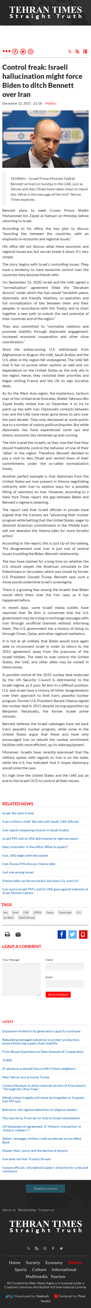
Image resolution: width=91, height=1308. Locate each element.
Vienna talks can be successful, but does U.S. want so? (40, 881)
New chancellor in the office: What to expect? (35, 847)
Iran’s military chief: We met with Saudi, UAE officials (40, 821)
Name (49, 959)
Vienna (50, 912)
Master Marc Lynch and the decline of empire (34, 1151)
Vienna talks (65, 912)
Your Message (10, 959)
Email (49, 977)
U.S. (79, 912)
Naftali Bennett (27, 917)
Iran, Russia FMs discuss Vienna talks (29, 864)
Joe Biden (8, 917)
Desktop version (45, 1188)
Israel (15, 912)
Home (15, 1262)
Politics (51, 103)
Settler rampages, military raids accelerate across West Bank (41, 1140)
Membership (27, 1210)
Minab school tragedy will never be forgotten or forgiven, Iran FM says (43, 1099)
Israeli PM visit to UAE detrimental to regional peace (40, 838)
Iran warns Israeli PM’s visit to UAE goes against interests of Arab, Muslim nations (45, 891)
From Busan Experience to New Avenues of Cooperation (43, 1052)
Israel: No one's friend (18, 813)
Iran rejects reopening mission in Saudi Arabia (35, 830)
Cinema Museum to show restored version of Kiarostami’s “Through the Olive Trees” (44, 1087)
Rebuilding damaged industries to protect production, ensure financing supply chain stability (41, 1041)
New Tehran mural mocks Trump (25, 1077)
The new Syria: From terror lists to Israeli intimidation (41, 1118)
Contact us (46, 1210)
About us (9, 1210)
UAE (26, 912)
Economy (54, 1262)
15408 (7, 1060)
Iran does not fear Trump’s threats (26, 1159)
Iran (5, 912)
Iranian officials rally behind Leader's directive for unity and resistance (45, 1169)
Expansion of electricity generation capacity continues (41, 1031)
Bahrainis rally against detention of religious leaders (39, 1110)
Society (33, 1262)
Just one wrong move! (18, 872)
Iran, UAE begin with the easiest (25, 855)
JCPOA (37, 912)
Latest (8, 1022)
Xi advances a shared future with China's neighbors (39, 1068)
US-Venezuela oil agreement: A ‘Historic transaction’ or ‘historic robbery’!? (41, 1128)
